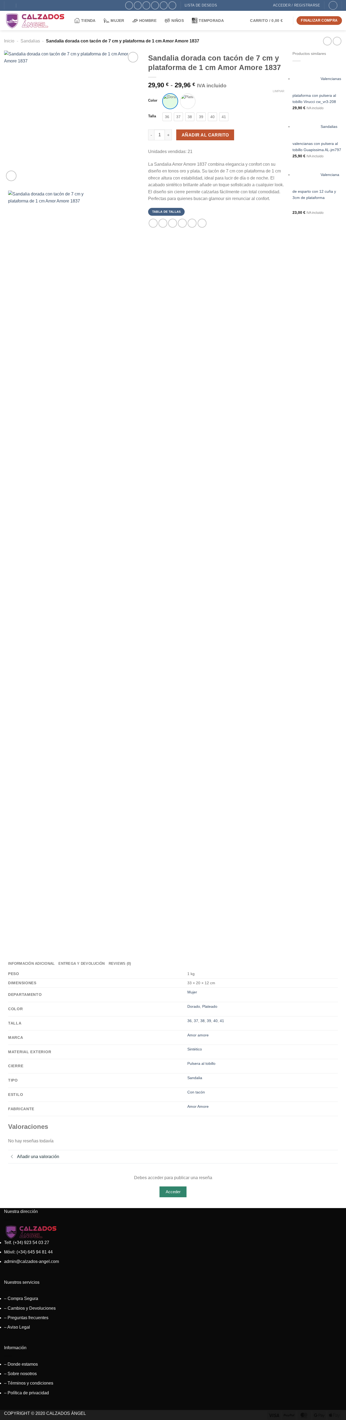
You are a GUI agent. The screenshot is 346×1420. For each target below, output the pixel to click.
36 (189, 1021)
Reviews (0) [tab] (120, 964)
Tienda (88, 20)
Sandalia (194, 1078)
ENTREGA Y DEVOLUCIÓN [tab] (81, 964)
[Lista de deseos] (133, 57)
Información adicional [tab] (31, 964)
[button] (270, 20)
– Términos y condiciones (28, 1383)
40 (215, 1021)
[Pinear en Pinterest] (182, 223)
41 (222, 1021)
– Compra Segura (21, 1298)
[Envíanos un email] (155, 5)
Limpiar (278, 91)
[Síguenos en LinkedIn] (172, 5)
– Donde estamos (21, 1364)
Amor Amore (198, 1106)
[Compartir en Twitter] (162, 223)
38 (202, 1021)
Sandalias (30, 41)
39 (209, 1021)
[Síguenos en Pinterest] (164, 5)
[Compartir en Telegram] (202, 223)
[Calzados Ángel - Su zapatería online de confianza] (35, 20)
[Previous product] (337, 41)
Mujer (117, 20)
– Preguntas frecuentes (26, 1317)
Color (152, 100)
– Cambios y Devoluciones (30, 1308)
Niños (177, 20)
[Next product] (327, 41)
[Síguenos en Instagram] (138, 5)
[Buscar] (333, 5)
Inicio (9, 41)
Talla (152, 116)
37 (196, 1021)
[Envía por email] (172, 223)
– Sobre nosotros (20, 1373)
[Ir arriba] (335, 1412)
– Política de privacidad (26, 1393)
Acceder (173, 1191)
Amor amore (198, 1035)
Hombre (148, 20)
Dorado (193, 1006)
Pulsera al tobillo (201, 1063)
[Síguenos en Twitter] (146, 5)
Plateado (209, 1006)
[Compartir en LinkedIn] (192, 223)
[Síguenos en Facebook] (129, 5)
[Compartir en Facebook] (153, 223)
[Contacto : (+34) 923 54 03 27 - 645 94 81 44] (22, 5)
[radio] (170, 101)
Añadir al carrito (205, 135)
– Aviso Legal (17, 1327)
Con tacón (196, 1092)
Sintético (194, 1049)
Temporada (211, 20)
